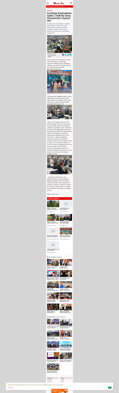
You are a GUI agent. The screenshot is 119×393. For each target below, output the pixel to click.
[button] (48, 3)
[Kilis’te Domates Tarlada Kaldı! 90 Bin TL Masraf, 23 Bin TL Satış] (53, 217)
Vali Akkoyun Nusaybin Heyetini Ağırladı (66, 327)
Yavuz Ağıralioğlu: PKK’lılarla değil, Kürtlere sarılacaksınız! (66, 222)
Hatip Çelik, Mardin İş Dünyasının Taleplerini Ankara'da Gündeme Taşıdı (66, 349)
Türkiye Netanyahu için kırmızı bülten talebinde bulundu (53, 250)
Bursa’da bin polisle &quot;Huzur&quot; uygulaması (52, 236)
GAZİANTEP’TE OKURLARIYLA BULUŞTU (64, 267)
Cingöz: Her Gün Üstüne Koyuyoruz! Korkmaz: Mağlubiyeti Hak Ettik (65, 290)
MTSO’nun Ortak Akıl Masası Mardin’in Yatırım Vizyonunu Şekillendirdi (52, 361)
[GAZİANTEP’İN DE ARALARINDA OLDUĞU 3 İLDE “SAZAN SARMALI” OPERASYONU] (66, 203)
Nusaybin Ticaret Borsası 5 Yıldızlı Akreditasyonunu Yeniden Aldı (51, 349)
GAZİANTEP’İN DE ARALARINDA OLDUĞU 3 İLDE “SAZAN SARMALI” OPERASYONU (65, 209)
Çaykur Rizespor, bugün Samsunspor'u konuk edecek (52, 209)
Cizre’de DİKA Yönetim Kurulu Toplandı (53, 327)
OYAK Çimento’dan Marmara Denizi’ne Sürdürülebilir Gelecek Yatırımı (53, 372)
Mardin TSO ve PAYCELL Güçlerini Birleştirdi (65, 338)
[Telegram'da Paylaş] (70, 55)
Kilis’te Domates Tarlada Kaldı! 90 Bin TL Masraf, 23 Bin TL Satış (52, 222)
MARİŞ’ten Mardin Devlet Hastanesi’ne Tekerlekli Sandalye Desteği (65, 312)
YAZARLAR (49, 379)
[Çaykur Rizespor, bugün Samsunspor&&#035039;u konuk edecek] (53, 203)
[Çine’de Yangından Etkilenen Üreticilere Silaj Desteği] (66, 231)
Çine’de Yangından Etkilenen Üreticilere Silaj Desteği (65, 236)
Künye (62, 381)
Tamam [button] (109, 387)
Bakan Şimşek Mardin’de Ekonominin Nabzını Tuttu (53, 338)
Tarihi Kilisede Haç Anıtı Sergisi (65, 278)
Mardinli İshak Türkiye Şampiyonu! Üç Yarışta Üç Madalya (53, 278)
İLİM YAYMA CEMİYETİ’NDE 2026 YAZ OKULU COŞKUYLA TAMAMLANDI (52, 290)
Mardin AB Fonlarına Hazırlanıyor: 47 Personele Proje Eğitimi (65, 301)
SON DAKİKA (49, 381)
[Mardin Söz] (58, 3)
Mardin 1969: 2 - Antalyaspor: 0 (51, 312)
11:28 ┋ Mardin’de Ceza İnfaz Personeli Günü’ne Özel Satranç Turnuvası (62, 6)
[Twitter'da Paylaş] (65, 55)
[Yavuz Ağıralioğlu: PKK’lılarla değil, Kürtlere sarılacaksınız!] (66, 217)
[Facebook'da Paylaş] (63, 55)
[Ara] (71, 3)
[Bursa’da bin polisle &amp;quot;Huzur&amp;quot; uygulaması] (53, 231)
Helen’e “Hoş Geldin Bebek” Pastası (52, 267)
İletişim (62, 379)
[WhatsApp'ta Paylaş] (68, 55)
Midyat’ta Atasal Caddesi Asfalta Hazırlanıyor (51, 301)
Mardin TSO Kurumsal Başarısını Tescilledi (65, 361)
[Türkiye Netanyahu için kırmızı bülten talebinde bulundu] (53, 244)
